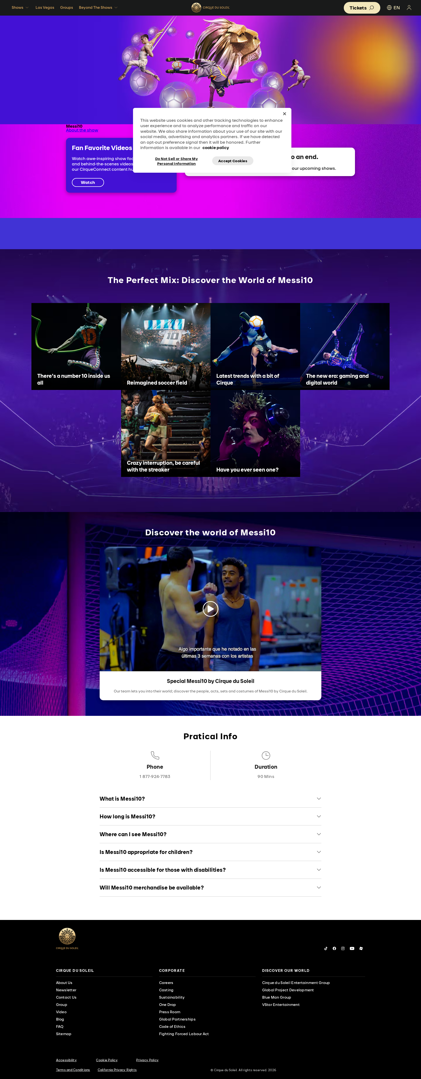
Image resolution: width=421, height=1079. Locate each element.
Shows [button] (17, 7)
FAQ (60, 1026)
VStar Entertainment (281, 1004)
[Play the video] (210, 609)
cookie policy (215, 147)
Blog (60, 1019)
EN (396, 7)
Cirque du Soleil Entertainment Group (296, 982)
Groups (66, 7)
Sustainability (172, 997)
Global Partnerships (177, 1019)
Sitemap (64, 1034)
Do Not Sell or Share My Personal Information (176, 160)
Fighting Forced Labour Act (184, 1034)
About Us (64, 982)
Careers (166, 982)
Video (61, 1012)
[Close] (284, 113)
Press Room (170, 1012)
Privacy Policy (147, 1060)
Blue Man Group (276, 997)
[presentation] (104, 971)
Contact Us (66, 997)
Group (61, 1004)
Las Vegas (45, 7)
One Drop (167, 1004)
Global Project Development (288, 990)
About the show (82, 130)
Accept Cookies (232, 161)
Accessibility (66, 1060)
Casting (166, 990)
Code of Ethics (172, 1026)
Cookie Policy (106, 1060)
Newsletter (66, 990)
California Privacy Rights (117, 1070)
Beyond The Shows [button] (95, 7)
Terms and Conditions (73, 1070)
